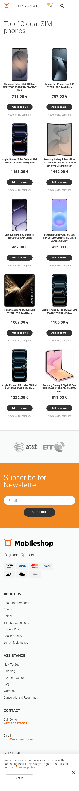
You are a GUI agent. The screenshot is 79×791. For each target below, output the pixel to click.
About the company (16, 603)
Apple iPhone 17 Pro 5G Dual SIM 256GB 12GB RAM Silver (59, 311)
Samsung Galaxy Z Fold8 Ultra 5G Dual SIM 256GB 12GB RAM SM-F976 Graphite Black (59, 162)
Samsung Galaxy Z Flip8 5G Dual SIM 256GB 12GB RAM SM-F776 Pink (59, 388)
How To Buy (11, 664)
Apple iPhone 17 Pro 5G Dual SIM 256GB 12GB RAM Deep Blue (19, 161)
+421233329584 (27, 5)
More (34, 574)
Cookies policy (13, 636)
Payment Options (15, 677)
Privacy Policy (13, 629)
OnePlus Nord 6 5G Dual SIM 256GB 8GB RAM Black (19, 236)
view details (14, 115)
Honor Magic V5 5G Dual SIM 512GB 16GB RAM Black (19, 311)
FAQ (6, 684)
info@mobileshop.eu (19, 739)
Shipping (9, 671)
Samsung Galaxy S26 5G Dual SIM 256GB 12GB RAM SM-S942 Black (20, 87)
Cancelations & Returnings (21, 697)
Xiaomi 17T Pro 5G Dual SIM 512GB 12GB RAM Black (59, 86)
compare (26, 115)
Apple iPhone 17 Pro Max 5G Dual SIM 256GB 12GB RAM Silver (19, 387)
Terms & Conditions (16, 622)
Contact (9, 609)
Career (8, 616)
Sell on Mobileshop (16, 642)
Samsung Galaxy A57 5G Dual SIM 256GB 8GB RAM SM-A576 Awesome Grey (59, 237)
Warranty (9, 691)
